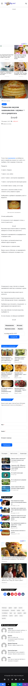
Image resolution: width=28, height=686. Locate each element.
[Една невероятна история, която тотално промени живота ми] (5, 503)
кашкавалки (11, 158)
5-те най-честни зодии (17, 473)
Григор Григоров (12, 650)
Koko (9, 657)
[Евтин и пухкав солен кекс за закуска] (5, 532)
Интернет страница (6, 437)
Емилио (10, 635)
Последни (4, 453)
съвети (11, 615)
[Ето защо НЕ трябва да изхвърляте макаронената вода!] (7, 383)
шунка (21, 329)
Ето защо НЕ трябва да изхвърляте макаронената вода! (7, 390)
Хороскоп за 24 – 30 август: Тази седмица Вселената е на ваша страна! (18, 467)
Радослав (10, 628)
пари (11, 613)
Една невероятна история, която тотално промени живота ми (18, 502)
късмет (20, 607)
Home (4, 100)
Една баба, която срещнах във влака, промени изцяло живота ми (18, 509)
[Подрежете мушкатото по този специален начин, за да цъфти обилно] (5, 518)
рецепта (19, 613)
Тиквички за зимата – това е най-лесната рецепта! (20, 359)
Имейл (3, 431)
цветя (16, 615)
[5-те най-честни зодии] (6, 475)
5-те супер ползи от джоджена (18, 480)
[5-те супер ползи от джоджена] (6, 482)
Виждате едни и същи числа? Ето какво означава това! (18, 459)
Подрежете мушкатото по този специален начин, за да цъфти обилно (18, 517)
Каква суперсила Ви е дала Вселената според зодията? (18, 487)
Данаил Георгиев (12, 643)
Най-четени (13, 453)
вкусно (8, 100)
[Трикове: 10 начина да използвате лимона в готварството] (7, 368)
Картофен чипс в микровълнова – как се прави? (20, 374)
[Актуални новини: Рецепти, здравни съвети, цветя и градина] (10, 3)
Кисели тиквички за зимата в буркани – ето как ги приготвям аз (7, 359)
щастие (4, 618)
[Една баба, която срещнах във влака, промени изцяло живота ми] (5, 510)
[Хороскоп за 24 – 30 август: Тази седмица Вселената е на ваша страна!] (6, 467)
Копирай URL (14, 337)
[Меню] (2, 4)
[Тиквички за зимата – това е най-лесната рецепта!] (21, 352)
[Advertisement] (14, 28)
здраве (10, 607)
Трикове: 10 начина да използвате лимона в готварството (6, 374)
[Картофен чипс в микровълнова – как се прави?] (21, 368)
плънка (20, 325)
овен (23, 610)
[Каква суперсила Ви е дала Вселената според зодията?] (6, 489)
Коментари (23, 453)
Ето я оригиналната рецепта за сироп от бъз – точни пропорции (18, 524)
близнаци (4, 607)
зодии (15, 607)
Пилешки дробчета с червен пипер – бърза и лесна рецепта (20, 390)
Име (2, 424)
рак (15, 613)
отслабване (4, 613)
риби (25, 613)
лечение (13, 610)
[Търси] (26, 4)
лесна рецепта (5, 610)
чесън (21, 615)
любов (18, 610)
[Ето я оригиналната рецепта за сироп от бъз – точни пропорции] (5, 525)
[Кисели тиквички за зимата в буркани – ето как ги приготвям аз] (7, 352)
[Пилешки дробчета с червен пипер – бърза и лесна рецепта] (21, 383)
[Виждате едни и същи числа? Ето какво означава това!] (6, 461)
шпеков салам (10, 329)
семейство (4, 615)
